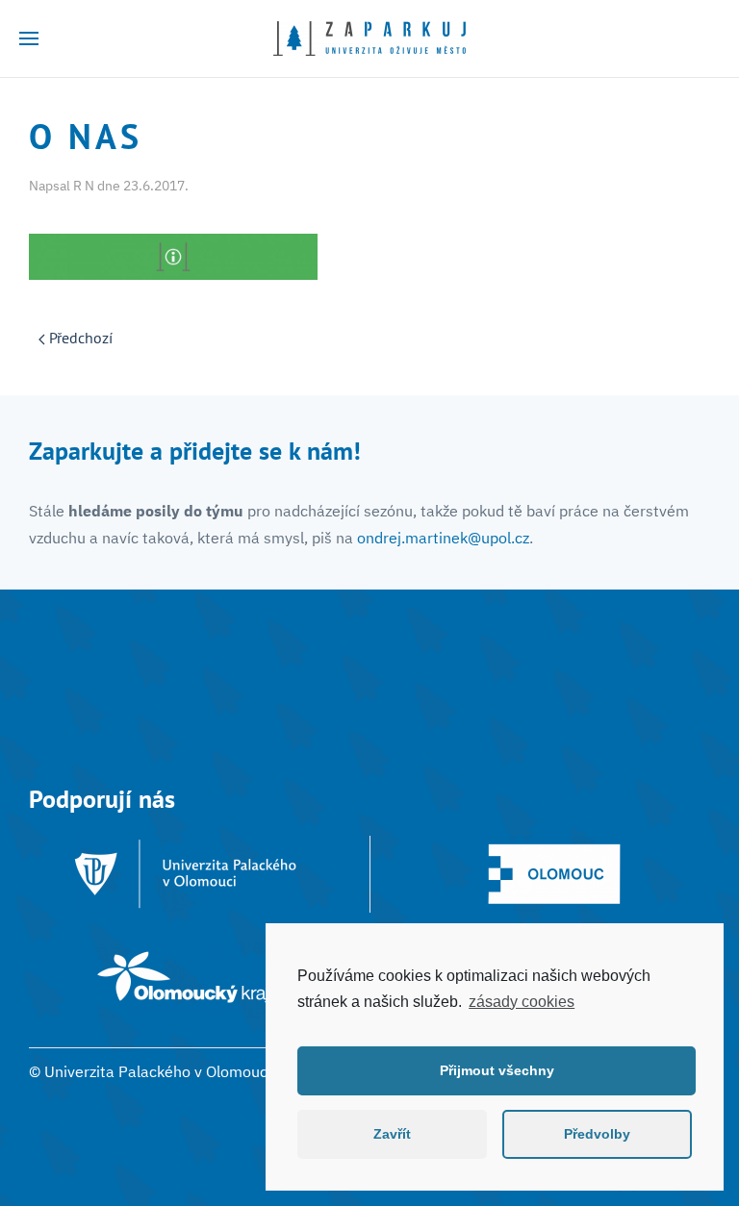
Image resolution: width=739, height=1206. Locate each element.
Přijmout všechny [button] (497, 1070)
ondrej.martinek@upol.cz (443, 537)
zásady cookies (521, 1001)
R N (83, 185)
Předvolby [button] (597, 1134)
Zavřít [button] (392, 1134)
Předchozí (79, 337)
